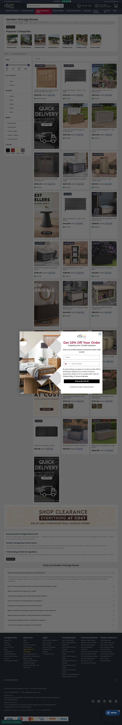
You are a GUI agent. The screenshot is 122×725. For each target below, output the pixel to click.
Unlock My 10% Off (82, 381)
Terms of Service (81, 376)
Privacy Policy (68, 376)
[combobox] (67, 364)
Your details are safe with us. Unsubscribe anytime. (82, 386)
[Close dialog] (100, 333)
